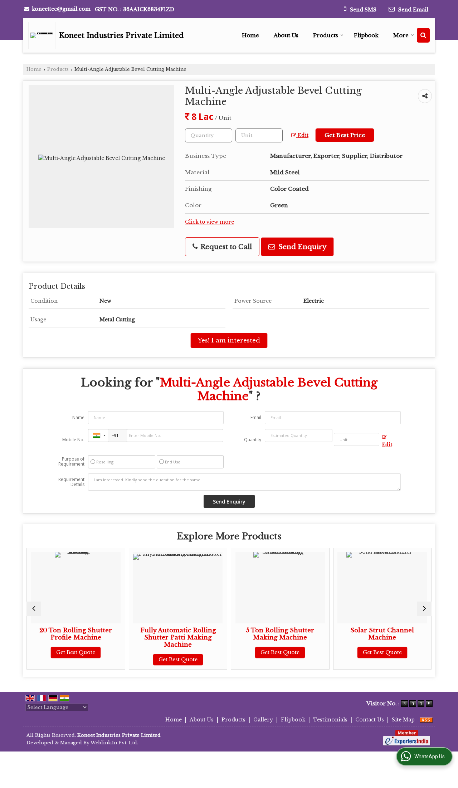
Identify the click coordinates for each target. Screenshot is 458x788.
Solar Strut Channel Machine (365, 634)
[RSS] (426, 719)
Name (78, 417)
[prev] (33, 609)
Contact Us (369, 719)
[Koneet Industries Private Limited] (43, 35)
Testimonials (330, 719)
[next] (424, 609)
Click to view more (209, 222)
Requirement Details (71, 482)
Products (325, 35)
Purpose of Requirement (71, 462)
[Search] (423, 35)
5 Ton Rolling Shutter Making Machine (263, 634)
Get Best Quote (58, 652)
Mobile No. (73, 440)
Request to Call (225, 247)
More (401, 35)
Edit (302, 135)
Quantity (252, 440)
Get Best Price (345, 135)
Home (250, 35)
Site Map (403, 719)
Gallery (263, 719)
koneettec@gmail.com (61, 9)
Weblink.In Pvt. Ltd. (114, 742)
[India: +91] (98, 435)
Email (255, 417)
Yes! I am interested (229, 340)
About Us (286, 35)
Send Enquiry (301, 247)
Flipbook (366, 35)
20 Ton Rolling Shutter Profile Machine (58, 634)
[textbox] (259, 135)
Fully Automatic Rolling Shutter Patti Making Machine (161, 637)
